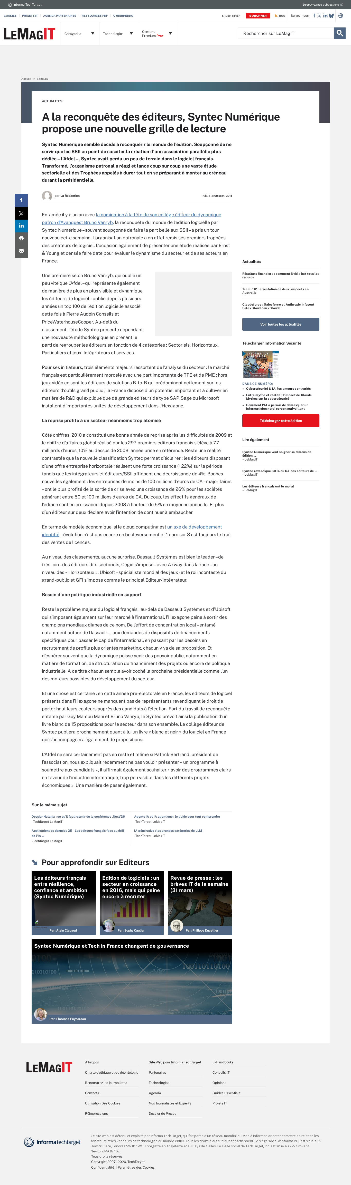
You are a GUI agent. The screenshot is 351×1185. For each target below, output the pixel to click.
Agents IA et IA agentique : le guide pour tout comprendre (177, 816)
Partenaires (158, 1072)
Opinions (219, 1083)
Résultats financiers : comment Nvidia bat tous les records (280, 275)
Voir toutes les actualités (280, 324)
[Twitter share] (21, 213)
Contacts (92, 1093)
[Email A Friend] (21, 251)
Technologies (159, 1083)
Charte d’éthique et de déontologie (111, 1072)
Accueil (26, 78)
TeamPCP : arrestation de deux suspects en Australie (275, 291)
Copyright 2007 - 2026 (108, 1162)
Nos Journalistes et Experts (170, 1103)
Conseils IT (221, 1072)
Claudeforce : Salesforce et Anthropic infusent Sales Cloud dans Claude (278, 306)
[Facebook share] (21, 200)
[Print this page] (21, 238)
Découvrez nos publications (321, 4)
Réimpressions (96, 1113)
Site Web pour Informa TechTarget (175, 1062)
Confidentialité (102, 1167)
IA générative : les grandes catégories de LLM (168, 831)
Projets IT (30, 15)
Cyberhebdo (123, 15)
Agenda (155, 1093)
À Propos (92, 1062)
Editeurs (42, 78)
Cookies (10, 15)
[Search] (340, 33)
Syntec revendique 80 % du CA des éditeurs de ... (279, 471)
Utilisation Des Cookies (102, 1103)
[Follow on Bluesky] (331, 15)
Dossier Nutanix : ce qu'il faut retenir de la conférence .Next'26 (78, 816)
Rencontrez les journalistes (106, 1083)
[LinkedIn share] (21, 226)
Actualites (52, 101)
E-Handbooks (223, 1062)
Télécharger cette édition (281, 421)
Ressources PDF (95, 15)
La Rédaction (70, 196)
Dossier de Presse (162, 1113)
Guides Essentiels (227, 1093)
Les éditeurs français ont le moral (268, 486)
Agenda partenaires (59, 15)
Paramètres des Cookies (136, 1167)
